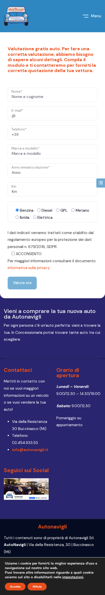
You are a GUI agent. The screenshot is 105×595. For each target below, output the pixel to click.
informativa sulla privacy (29, 267)
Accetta (15, 587)
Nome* (16, 91)
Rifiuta (37, 587)
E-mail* (17, 110)
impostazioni (72, 577)
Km (13, 186)
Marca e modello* (25, 148)
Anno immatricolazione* (30, 167)
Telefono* (19, 129)
